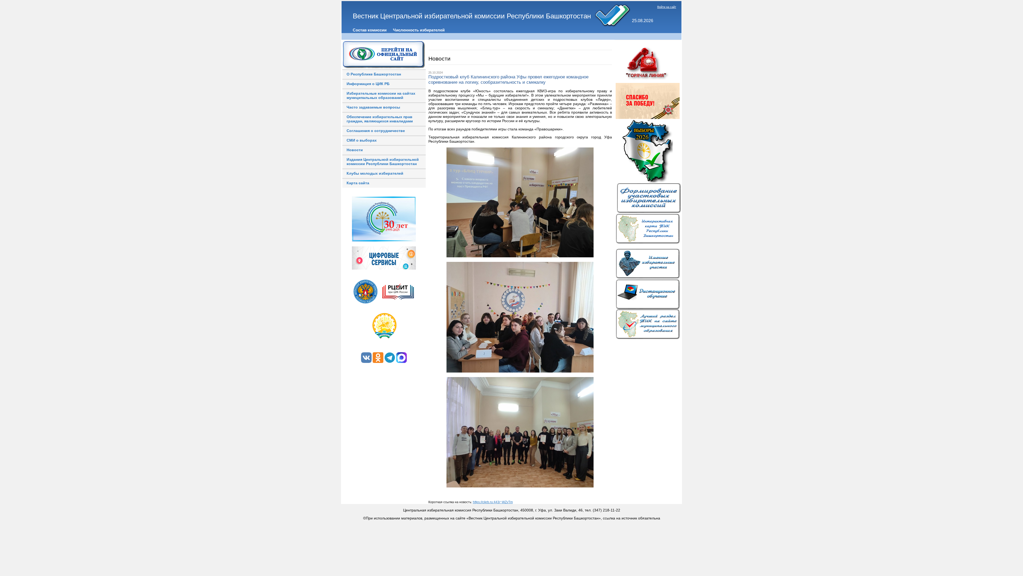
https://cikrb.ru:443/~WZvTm (493, 502)
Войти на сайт (666, 7)
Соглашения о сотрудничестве (376, 131)
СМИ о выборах (362, 140)
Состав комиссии (370, 30)
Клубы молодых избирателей (375, 173)
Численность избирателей (419, 30)
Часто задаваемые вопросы (373, 107)
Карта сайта (358, 183)
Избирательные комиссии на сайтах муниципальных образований (381, 95)
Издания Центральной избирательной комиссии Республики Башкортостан (383, 161)
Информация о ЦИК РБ (368, 84)
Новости (355, 150)
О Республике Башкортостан (374, 74)
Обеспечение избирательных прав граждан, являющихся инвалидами (380, 119)
